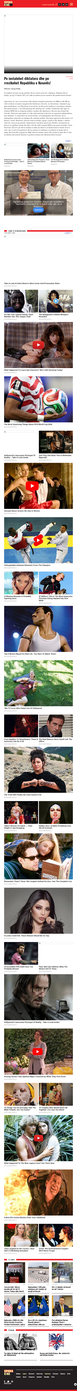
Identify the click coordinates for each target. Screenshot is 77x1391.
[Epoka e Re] (8, 5)
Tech (52, 1377)
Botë (68, 1374)
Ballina (18, 1374)
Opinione (48, 1374)
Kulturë (18, 1377)
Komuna (55, 1374)
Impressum (7, 1383)
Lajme (24, 1374)
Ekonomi (31, 1374)
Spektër (39, 1377)
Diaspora (31, 1377)
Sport (24, 1377)
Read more (38, 210)
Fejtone (62, 1374)
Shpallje (46, 1377)
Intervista (39, 1374)
